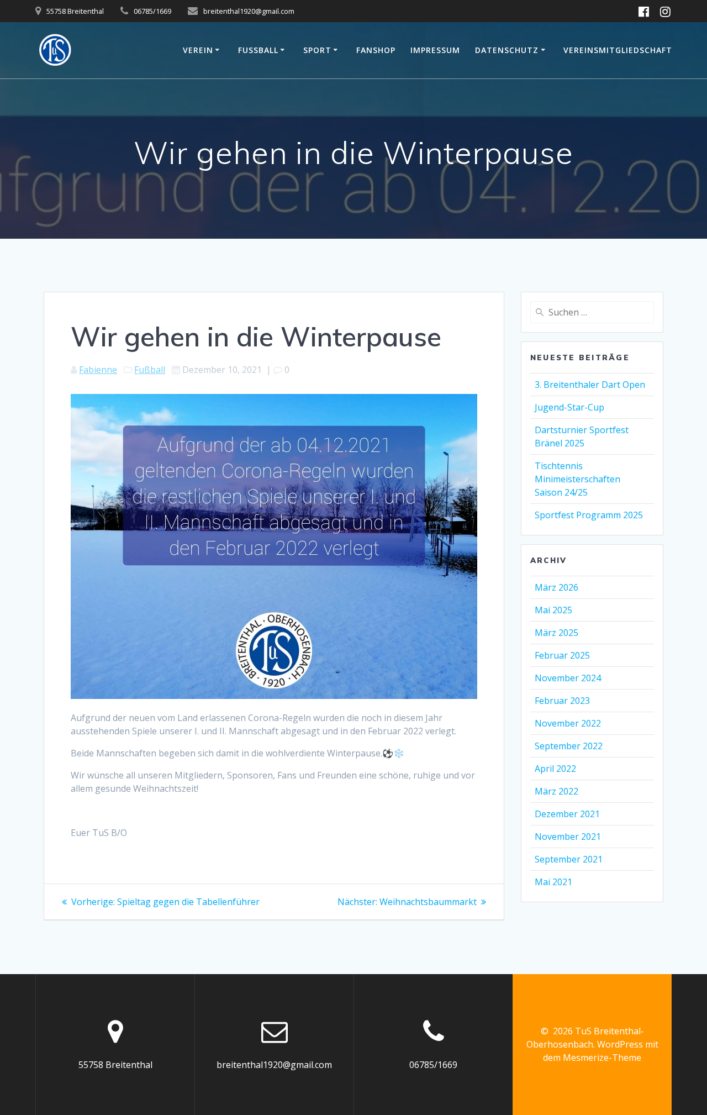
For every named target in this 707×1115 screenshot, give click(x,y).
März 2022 (556, 791)
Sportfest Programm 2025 (589, 515)
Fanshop (375, 50)
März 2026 (556, 587)
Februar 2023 (562, 701)
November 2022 (568, 723)
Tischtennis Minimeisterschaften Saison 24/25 (577, 479)
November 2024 (568, 678)
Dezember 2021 (567, 814)
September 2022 (569, 746)
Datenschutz (507, 50)
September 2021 (569, 859)
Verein (198, 50)
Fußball (258, 50)
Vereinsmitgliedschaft (617, 50)
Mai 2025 (553, 610)
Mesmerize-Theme (602, 1057)
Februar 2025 (562, 655)
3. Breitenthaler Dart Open (590, 384)
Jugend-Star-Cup (569, 407)
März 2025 (556, 633)
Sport (317, 50)
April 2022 (555, 768)
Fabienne (98, 370)
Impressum (435, 50)
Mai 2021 (553, 882)
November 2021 (568, 836)
